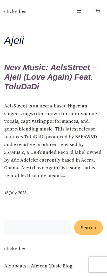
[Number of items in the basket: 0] (97, 11)
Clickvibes (15, 11)
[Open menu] (79, 11)
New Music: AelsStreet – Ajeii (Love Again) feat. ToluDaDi (50, 77)
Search (88, 227)
